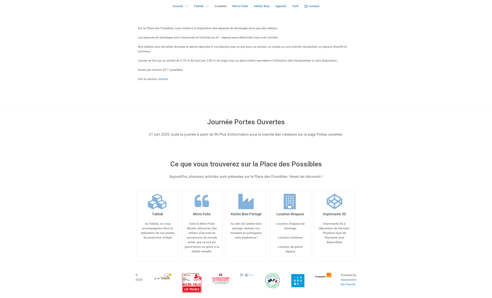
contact (163, 79)
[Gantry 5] (163, 276)
